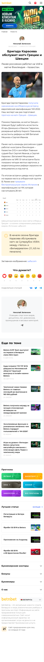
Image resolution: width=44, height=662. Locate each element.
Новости (13, 32)
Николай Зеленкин (22, 44)
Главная (4, 32)
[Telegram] (40, 288)
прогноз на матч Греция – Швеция (19, 115)
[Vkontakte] (31, 288)
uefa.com (32, 261)
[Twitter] (36, 288)
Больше (36, 507)
